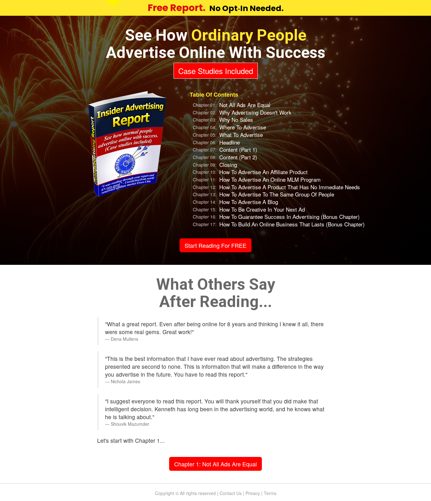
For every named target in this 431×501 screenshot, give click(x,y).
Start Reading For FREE (215, 245)
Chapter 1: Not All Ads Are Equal (215, 464)
